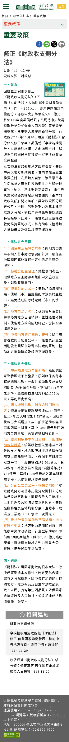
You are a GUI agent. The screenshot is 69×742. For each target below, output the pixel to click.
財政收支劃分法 (22, 624)
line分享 (46, 44)
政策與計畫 (21, 16)
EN (61, 6)
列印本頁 (61, 44)
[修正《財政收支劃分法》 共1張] (54, 91)
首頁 (5, 16)
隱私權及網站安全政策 (24, 700)
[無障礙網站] (11, 735)
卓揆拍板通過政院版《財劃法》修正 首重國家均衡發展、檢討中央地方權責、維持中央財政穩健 (34, 641)
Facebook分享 (39, 44)
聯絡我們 (51, 700)
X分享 (54, 44)
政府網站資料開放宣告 (20, 705)
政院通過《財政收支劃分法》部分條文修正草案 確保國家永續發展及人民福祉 (34, 665)
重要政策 (39, 16)
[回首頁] (34, 6)
